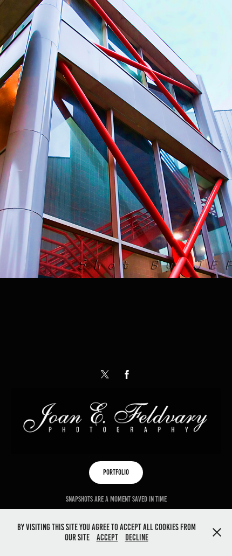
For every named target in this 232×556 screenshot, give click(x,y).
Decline (136, 537)
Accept (107, 537)
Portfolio (116, 472)
